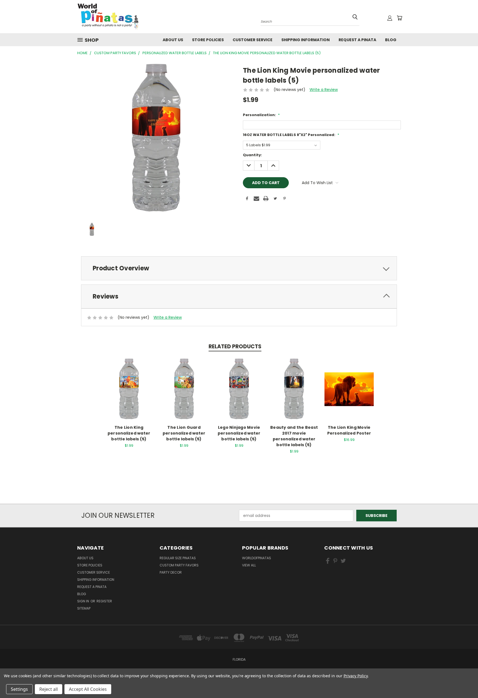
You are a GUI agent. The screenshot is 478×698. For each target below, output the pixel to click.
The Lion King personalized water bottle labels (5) (129, 433)
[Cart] (399, 18)
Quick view (129, 383)
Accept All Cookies (88, 689)
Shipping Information (305, 40)
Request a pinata (357, 40)
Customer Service (252, 40)
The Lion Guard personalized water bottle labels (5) (184, 433)
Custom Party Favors (179, 565)
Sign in (83, 601)
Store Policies (208, 40)
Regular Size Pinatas (178, 558)
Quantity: (252, 155)
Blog (390, 40)
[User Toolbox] (390, 18)
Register (104, 601)
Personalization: (261, 114)
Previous (463, 676)
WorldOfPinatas (256, 558)
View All (249, 565)
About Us (173, 40)
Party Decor (171, 572)
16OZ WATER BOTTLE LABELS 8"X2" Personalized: (291, 134)
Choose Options (129, 393)
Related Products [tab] (235, 346)
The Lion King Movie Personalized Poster (349, 430)
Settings (19, 689)
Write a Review (324, 89)
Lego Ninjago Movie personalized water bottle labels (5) (239, 433)
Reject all (48, 689)
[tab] (239, 268)
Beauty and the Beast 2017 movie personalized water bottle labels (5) (294, 436)
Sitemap (83, 608)
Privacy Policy (356, 675)
